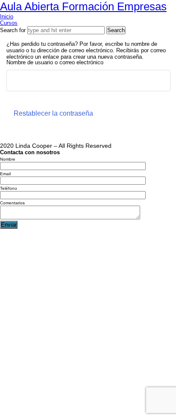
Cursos (9, 23)
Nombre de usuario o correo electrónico (54, 62)
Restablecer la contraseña (53, 113)
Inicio (6, 16)
